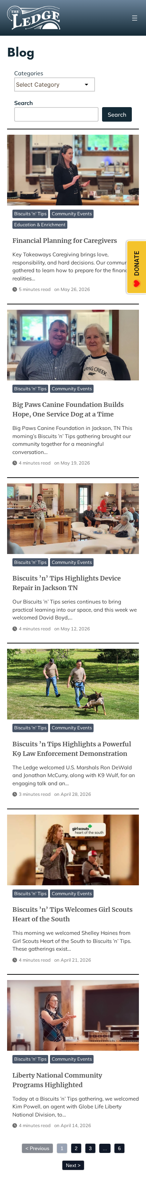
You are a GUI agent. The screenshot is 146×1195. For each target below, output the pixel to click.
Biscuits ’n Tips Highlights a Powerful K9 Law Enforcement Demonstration (73, 683)
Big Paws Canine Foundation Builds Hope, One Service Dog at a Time (73, 344)
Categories (28, 73)
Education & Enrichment (40, 224)
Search (23, 102)
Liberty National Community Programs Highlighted (73, 1015)
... (105, 1148)
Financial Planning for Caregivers (73, 169)
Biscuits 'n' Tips (30, 213)
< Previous (37, 1148)
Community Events (72, 213)
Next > (73, 1165)
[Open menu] (134, 18)
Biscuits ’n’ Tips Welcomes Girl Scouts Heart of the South (73, 849)
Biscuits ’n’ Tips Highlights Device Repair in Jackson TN (73, 518)
